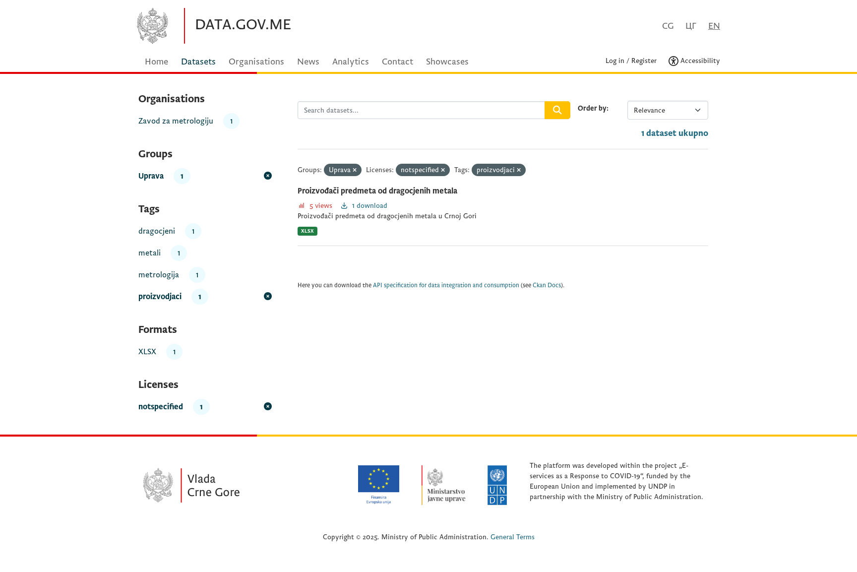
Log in (615, 61)
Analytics (350, 62)
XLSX (307, 231)
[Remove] (355, 170)
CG (667, 26)
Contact (397, 62)
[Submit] (557, 110)
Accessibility (699, 61)
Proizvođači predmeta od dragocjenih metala (377, 191)
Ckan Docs (547, 285)
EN (714, 26)
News (308, 62)
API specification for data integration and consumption (446, 285)
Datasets (198, 62)
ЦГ (690, 26)
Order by (592, 108)
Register (644, 61)
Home (156, 62)
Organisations (256, 62)
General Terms (512, 537)
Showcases (447, 62)
